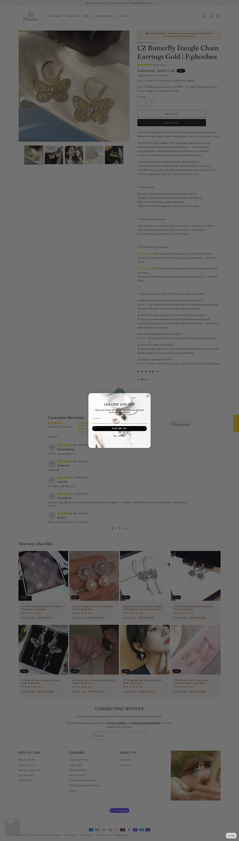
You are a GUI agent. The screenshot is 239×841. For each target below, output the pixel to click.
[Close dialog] (147, 395)
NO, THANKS (119, 436)
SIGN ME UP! (119, 428)
